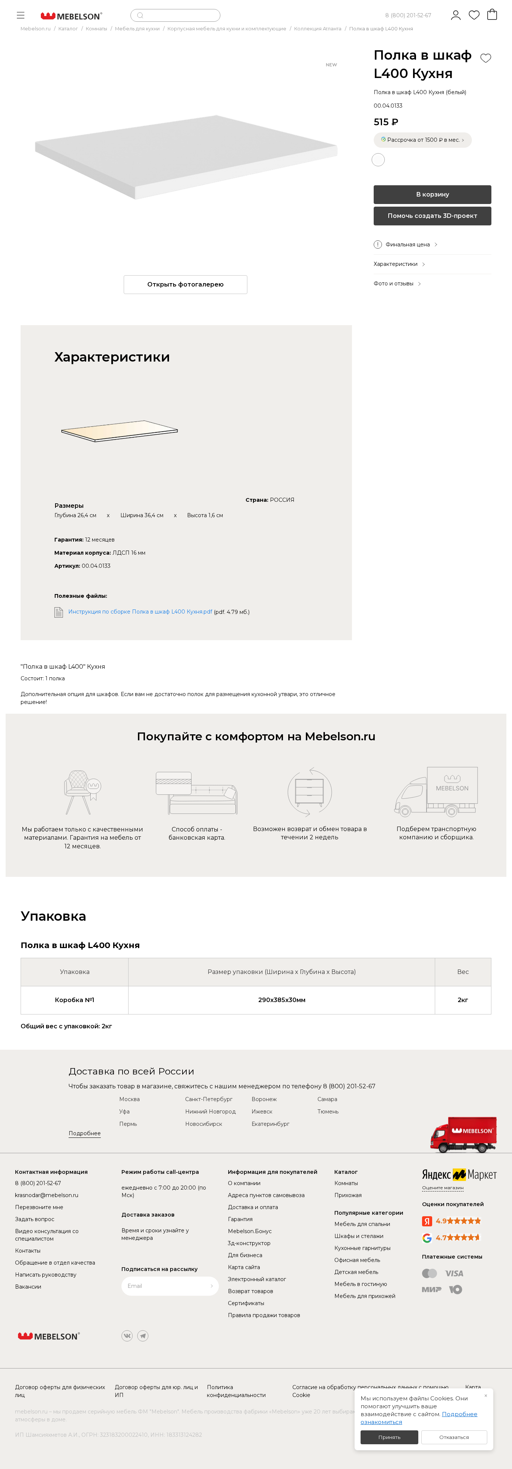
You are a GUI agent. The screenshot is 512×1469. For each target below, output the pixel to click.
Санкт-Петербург (208, 1099)
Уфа (124, 1111)
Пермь (128, 1124)
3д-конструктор (249, 1243)
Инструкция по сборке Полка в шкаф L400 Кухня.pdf (140, 611)
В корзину (432, 194)
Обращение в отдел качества (55, 1262)
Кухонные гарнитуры (362, 1248)
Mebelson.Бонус (250, 1231)
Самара (327, 1099)
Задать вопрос (34, 1219)
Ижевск (262, 1111)
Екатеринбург (270, 1124)
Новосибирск (203, 1124)
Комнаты (346, 1183)
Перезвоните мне (39, 1207)
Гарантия (240, 1219)
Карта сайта (244, 1267)
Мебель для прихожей (364, 1296)
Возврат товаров (250, 1291)
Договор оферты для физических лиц (60, 1391)
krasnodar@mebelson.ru (46, 1195)
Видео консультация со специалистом (47, 1235)
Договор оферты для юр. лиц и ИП (156, 1391)
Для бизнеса (245, 1255)
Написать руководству (45, 1274)
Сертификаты (246, 1303)
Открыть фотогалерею (185, 284)
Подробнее (85, 1133)
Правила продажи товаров (264, 1315)
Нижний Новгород (210, 1111)
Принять (389, 1437)
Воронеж (264, 1099)
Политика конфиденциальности (236, 1391)
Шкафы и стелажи (358, 1236)
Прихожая (348, 1195)
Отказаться (454, 1437)
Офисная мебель (357, 1260)
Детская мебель (356, 1272)
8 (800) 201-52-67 (408, 15)
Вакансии (28, 1286)
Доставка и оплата (253, 1207)
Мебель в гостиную (360, 1284)
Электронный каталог (257, 1279)
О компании (244, 1183)
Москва (129, 1099)
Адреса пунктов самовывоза (266, 1195)
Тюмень (327, 1111)
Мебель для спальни (362, 1224)
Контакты (27, 1250)
